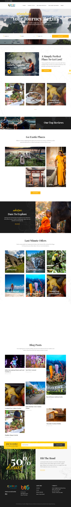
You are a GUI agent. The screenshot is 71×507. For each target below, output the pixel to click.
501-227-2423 (56, 491)
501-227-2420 (58, 489)
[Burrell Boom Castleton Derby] (56, 388)
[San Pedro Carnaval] (35, 361)
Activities (38, 488)
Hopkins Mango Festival (11, 435)
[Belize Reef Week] (56, 370)
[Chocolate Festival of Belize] (56, 415)
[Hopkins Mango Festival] (15, 421)
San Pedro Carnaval (31, 370)
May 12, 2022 (8, 373)
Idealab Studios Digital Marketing (49, 503)
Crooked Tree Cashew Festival (13, 408)
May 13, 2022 (29, 372)
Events (37, 490)
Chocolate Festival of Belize (53, 423)
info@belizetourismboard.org (59, 488)
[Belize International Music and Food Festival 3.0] (15, 361)
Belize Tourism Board (40, 494)
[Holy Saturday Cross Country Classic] (35, 393)
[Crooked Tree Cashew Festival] (15, 394)
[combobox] (27, 36)
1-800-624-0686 (59, 492)
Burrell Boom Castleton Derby (54, 397)
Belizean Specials (39, 492)
